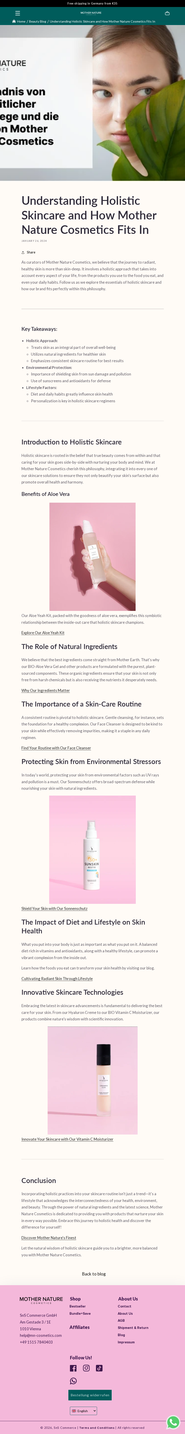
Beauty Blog (37, 21)
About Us (125, 1314)
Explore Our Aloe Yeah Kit (43, 632)
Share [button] (31, 252)
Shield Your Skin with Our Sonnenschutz (54, 908)
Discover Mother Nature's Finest (48, 1237)
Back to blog (94, 1273)
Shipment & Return (133, 1328)
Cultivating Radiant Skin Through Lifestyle (57, 978)
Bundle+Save (80, 1314)
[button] (18, 13)
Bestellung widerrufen (90, 1395)
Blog (121, 1335)
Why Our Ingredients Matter (45, 690)
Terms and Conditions (96, 1428)
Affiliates (79, 1327)
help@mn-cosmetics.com (41, 1335)
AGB (121, 1321)
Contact (124, 1306)
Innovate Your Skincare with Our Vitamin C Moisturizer (67, 1139)
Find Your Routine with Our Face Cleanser (56, 748)
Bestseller (77, 1306)
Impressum (126, 1342)
